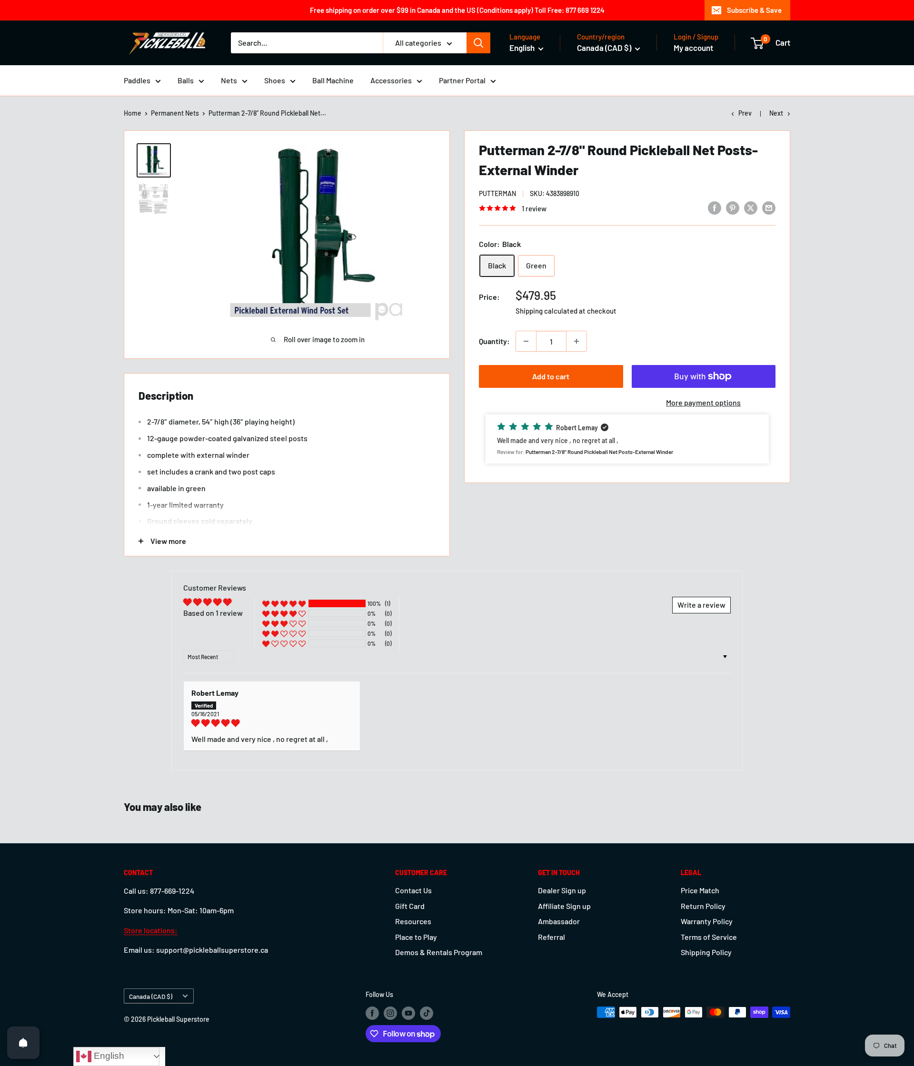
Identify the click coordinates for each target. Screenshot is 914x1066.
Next (776, 113)
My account (693, 47)
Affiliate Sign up (564, 905)
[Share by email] (768, 207)
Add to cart (550, 376)
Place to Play (416, 936)
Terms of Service (709, 936)
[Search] (478, 42)
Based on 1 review (213, 612)
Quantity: (494, 340)
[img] (271, 723)
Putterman (497, 193)
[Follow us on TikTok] (426, 1013)
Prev (745, 113)
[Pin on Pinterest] (732, 207)
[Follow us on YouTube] (408, 1013)
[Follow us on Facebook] (372, 1013)
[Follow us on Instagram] (390, 1013)
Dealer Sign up (562, 890)
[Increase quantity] (576, 341)
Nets (229, 80)
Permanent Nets (175, 113)
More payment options (703, 402)
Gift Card (410, 905)
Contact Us (413, 890)
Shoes (274, 80)
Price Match (700, 890)
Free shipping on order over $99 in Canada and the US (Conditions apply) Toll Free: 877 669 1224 (457, 10)
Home (132, 113)
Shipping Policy (706, 952)
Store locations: (151, 930)
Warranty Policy (707, 921)
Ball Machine (333, 80)
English (107, 1056)
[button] (627, 439)
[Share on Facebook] (714, 207)
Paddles (137, 80)
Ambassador (559, 921)
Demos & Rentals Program (438, 952)
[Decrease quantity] (526, 341)
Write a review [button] (701, 604)
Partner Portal (462, 80)
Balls (186, 80)
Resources (413, 921)
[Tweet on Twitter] (750, 207)
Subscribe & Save (754, 10)
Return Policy (703, 905)
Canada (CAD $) (150, 996)
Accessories (391, 80)
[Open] (23, 1043)
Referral (551, 936)
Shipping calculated (546, 310)
